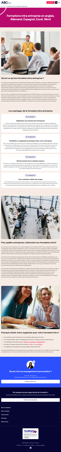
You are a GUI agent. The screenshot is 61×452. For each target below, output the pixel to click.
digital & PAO (41, 342)
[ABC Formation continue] (6, 2)
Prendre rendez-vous (30, 381)
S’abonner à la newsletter (30, 400)
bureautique (32, 342)
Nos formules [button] (5, 411)
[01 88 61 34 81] (56, 2)
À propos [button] (4, 418)
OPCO (40, 344)
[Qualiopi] (30, 438)
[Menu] (59, 2)
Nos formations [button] (6, 407)
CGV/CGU (19, 445)
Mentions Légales (40, 445)
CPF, (31, 344)
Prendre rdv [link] (50, 2)
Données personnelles (28, 445)
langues (26, 342)
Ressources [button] (4, 421)
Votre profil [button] (4, 414)
